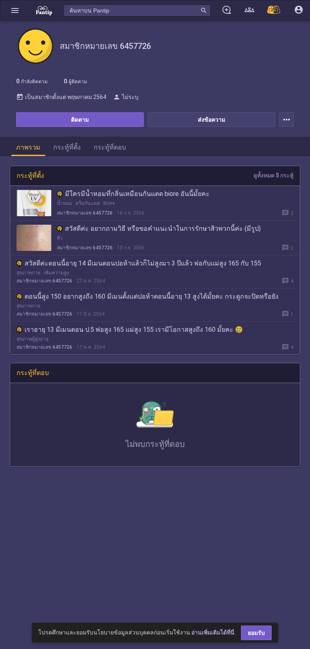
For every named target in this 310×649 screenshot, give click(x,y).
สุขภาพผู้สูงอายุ (32, 339)
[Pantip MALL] (274, 10)
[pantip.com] (44, 10)
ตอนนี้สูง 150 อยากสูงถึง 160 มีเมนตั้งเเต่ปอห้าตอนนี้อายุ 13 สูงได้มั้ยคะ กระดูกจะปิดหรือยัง (152, 296)
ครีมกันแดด (87, 203)
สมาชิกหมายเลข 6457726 (85, 213)
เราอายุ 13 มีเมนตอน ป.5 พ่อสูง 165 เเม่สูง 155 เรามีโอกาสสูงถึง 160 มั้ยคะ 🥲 (134, 329)
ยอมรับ (256, 633)
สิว (60, 238)
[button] (14, 10)
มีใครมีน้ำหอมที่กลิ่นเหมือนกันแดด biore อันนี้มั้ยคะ (137, 194)
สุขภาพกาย (28, 273)
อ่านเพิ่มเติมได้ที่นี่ (213, 632)
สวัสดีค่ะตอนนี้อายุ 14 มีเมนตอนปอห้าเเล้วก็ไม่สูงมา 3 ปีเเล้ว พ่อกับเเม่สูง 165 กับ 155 (143, 263)
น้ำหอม (64, 203)
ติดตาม (80, 119)
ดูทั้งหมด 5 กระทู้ (273, 175)
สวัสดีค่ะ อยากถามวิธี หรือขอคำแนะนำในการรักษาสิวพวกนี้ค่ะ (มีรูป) (163, 228)
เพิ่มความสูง (56, 273)
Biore (109, 203)
